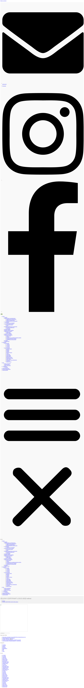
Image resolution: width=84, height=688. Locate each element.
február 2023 (5, 685)
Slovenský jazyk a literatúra (11, 584)
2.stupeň (4, 645)
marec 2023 (4, 684)
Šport (7, 325)
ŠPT (3, 650)
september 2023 (5, 680)
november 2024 (5, 667)
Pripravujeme (7, 364)
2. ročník (8, 345)
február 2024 (5, 675)
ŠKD (3, 362)
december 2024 (5, 666)
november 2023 (5, 678)
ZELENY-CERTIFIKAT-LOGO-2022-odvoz (10, 601)
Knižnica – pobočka (8, 334)
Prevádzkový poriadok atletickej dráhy (13, 337)
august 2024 (4, 670)
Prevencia (8, 328)
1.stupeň (4, 644)
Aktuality (4, 647)
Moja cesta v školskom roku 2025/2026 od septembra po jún (14, 637)
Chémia (7, 350)
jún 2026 (4, 656)
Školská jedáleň (7, 329)
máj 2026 (4, 657)
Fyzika (7, 353)
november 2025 (5, 662)
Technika (8, 360)
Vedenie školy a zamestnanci (9, 318)
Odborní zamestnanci (10, 320)
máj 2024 (4, 672)
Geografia (8, 354)
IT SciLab (6, 367)
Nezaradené (4, 648)
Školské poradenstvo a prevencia (10, 326)
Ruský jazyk (8, 359)
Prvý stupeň (6, 343)
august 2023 (4, 681)
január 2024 (4, 676)
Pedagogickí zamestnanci (11, 319)
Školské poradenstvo (10, 327)
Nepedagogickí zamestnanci (11, 321)
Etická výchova (9, 352)
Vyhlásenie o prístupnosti (11, 339)
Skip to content (3, 0)
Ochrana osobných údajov (11, 338)
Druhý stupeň (7, 572)
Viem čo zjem (8, 361)
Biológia (7, 349)
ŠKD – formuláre (7, 365)
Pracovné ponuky (5, 368)
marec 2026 (4, 658)
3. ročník (8, 346)
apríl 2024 (4, 673)
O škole (5, 317)
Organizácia (6, 546)
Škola (3, 316)
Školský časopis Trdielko (9, 330)
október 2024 (5, 668)
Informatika (8, 355)
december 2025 (5, 661)
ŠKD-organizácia (7, 363)
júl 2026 (3, 655)
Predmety (4, 342)
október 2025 (5, 663)
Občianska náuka (9, 358)
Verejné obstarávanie (6, 369)
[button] (42, 455)
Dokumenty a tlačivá (8, 559)
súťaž (3, 651)
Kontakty (6, 340)
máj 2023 (4, 683)
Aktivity (3, 646)
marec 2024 (4, 674)
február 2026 (4, 659)
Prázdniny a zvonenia (10, 322)
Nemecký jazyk (9, 357)
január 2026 (4, 660)
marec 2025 (4, 665)
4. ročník (8, 347)
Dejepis (7, 351)
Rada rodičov (8, 333)
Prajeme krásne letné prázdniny (8, 638)
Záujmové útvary (9, 324)
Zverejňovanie (5, 370)
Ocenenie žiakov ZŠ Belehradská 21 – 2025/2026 (11, 640)
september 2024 (5, 669)
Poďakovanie (6, 341)
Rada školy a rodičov (8, 331)
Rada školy (8, 332)
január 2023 (4, 686)
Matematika (8, 356)
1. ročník (7, 344)
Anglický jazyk (9, 348)
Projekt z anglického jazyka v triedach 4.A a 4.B (11, 639)
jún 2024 (4, 671)
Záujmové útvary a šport (9, 323)
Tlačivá (7, 336)
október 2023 (5, 679)
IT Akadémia (4, 366)
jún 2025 (4, 664)
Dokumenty (8, 335)
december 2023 (5, 677)
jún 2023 (4, 682)
